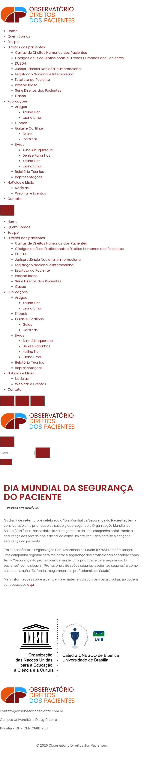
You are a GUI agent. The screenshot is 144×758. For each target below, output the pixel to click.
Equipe (13, 41)
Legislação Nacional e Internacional (44, 74)
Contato (15, 198)
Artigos (21, 106)
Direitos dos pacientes (26, 47)
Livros (19, 144)
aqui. (31, 584)
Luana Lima (31, 117)
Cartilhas (30, 139)
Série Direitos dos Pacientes (38, 90)
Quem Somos (19, 36)
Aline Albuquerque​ (37, 150)
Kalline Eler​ (31, 160)
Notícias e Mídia (21, 182)
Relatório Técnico (29, 171)
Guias (27, 133)
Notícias (22, 188)
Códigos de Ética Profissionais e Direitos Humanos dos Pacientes (69, 58)
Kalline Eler (31, 112)
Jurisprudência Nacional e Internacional (48, 68)
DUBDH (20, 63)
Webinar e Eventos (30, 193)
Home (12, 31)
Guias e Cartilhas (29, 128)
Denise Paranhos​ (36, 155)
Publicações (18, 101)
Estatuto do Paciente (32, 79)
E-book (21, 123)
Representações (29, 177)
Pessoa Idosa (26, 85)
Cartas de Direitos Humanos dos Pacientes (51, 52)
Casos (20, 96)
